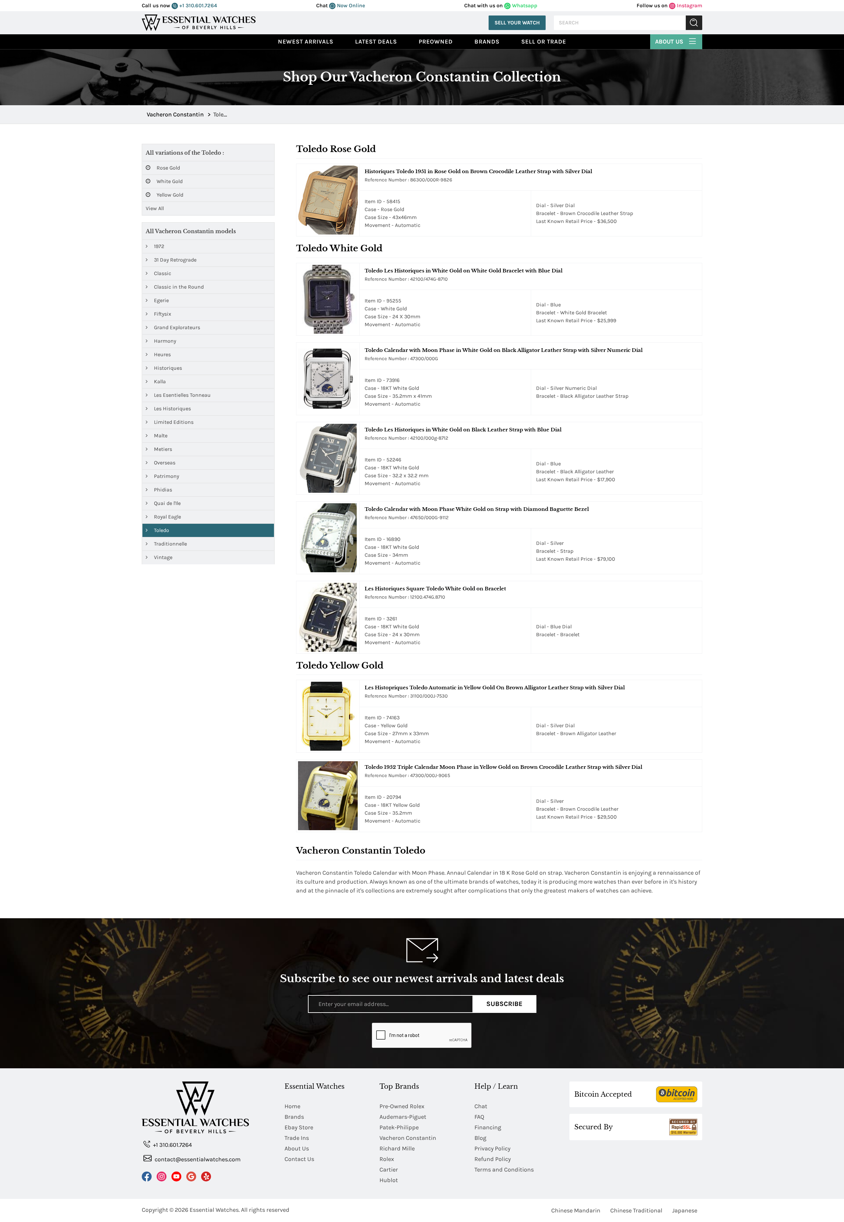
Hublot (388, 1180)
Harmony (164, 341)
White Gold (169, 181)
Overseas (164, 462)
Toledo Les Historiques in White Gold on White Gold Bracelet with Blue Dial (463, 270)
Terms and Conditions (504, 1169)
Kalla (159, 381)
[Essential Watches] (199, 22)
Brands (486, 41)
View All (155, 208)
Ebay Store (299, 1127)
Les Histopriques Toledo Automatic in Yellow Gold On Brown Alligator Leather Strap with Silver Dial (495, 687)
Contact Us (299, 1159)
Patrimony (166, 476)
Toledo (161, 530)
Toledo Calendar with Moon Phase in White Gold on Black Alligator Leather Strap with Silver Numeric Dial (504, 350)
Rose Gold (167, 168)
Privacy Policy (492, 1148)
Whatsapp (524, 5)
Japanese (684, 1210)
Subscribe (504, 1004)
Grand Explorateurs (176, 327)
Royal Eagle (167, 517)
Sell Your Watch (517, 22)
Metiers (162, 449)
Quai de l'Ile (167, 503)
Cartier (388, 1169)
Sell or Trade (543, 41)
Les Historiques (172, 408)
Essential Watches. (215, 1209)
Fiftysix (162, 314)
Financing (487, 1127)
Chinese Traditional (636, 1210)
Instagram (689, 5)
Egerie (161, 300)
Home (292, 1106)
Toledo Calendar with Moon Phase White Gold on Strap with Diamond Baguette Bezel (477, 509)
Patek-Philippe (399, 1127)
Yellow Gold (169, 195)
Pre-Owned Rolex (401, 1106)
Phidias (162, 489)
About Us (670, 41)
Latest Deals (376, 41)
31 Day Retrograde (174, 260)
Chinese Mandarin (575, 1210)
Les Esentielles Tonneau (182, 395)
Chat (480, 1106)
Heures (162, 354)
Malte (160, 435)
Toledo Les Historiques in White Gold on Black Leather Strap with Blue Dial (463, 429)
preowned (436, 41)
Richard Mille (397, 1148)
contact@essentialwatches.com (197, 1159)
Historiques (167, 368)
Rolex (386, 1159)
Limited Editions (173, 422)
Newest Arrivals (305, 41)
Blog (480, 1138)
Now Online (350, 5)
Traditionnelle (170, 544)
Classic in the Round (178, 287)
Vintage (162, 557)
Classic (162, 273)
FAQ (479, 1116)
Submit (694, 23)
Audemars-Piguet (402, 1116)
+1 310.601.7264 (197, 5)
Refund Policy (492, 1159)
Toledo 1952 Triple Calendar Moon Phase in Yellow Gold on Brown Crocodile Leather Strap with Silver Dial (503, 767)
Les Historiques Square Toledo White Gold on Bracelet (435, 588)
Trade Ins (297, 1138)
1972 (158, 246)
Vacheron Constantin (407, 1138)
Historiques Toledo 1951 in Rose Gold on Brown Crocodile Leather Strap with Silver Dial (478, 171)
